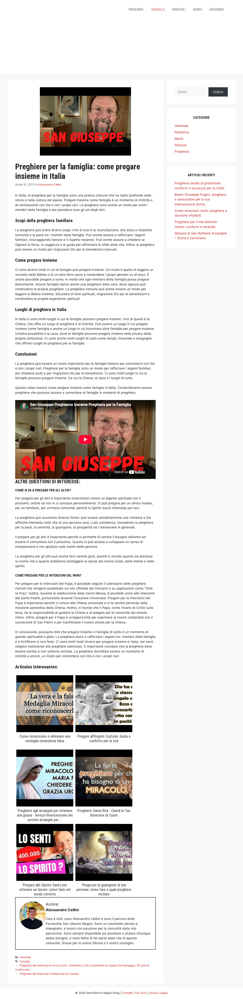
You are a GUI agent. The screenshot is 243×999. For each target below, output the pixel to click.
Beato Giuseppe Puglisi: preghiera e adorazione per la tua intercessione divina (200, 199)
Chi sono (141, 993)
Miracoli (179, 9)
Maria (197, 9)
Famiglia (25, 961)
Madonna (217, 9)
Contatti (127, 993)
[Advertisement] (121, 47)
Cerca (218, 92)
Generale (158, 9)
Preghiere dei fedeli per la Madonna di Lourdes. (49, 973)
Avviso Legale (158, 993)
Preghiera (136, 9)
